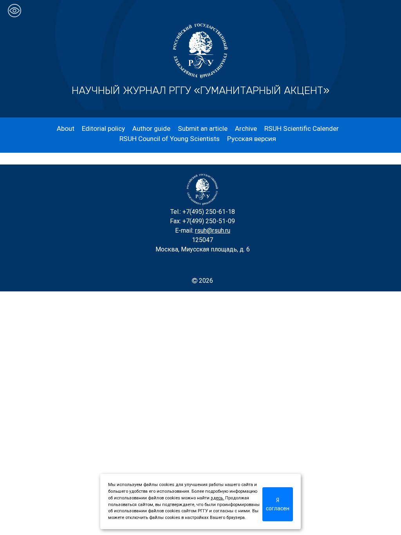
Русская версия (251, 139)
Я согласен (277, 504)
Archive (246, 128)
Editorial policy (103, 128)
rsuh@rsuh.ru (212, 230)
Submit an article (203, 128)
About (65, 128)
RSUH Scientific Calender (301, 128)
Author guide (151, 128)
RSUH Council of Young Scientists (169, 139)
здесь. (217, 498)
